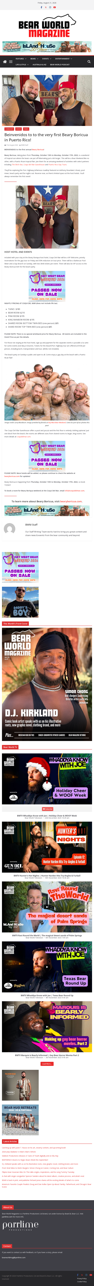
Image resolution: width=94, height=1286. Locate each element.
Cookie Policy (82, 1282)
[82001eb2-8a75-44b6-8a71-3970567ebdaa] (47, 43)
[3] (20, 1106)
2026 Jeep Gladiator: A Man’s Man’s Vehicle (19, 1152)
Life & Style (21, 64)
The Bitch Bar (17, 164)
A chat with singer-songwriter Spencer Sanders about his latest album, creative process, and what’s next (43, 1176)
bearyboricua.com (12, 476)
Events (45, 58)
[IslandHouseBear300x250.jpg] (20, 553)
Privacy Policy (82, 1279)
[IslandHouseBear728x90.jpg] (47, 507)
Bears (33, 58)
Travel (26, 129)
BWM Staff (24, 145)
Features (20, 58)
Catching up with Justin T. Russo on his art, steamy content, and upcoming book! (34, 1148)
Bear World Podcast (60, 64)
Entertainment (62, 58)
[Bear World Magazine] (5, 62)
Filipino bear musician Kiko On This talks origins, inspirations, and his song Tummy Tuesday (38, 1172)
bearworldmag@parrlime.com (13, 1257)
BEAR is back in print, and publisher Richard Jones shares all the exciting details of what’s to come (40, 1180)
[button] (25, 58)
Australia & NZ (39, 64)
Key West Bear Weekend (57, 422)
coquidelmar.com (24, 436)
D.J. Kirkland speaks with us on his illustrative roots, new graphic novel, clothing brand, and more (40, 1164)
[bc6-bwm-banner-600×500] (47, 442)
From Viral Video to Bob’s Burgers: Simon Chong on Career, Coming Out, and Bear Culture (37, 1168)
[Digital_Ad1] (20, 1071)
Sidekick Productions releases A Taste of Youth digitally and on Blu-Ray (30, 1156)
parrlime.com (7, 1217)
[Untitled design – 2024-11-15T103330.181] (20, 588)
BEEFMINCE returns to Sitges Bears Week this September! (25, 1160)
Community (9, 129)
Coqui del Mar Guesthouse (34, 164)
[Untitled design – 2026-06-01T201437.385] (47, 272)
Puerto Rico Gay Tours (58, 164)
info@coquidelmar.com (74, 490)
